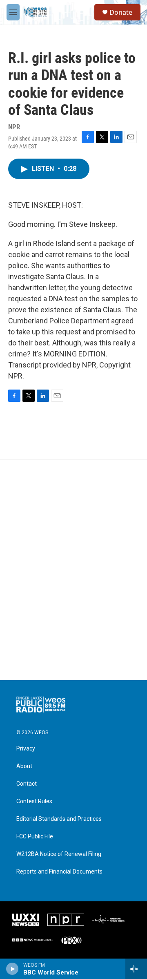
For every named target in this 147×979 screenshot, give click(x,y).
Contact (26, 784)
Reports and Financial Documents (59, 872)
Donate (120, 12)
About (24, 766)
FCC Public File (34, 836)
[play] (12, 969)
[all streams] (136, 969)
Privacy (25, 749)
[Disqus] (73, 570)
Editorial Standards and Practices (59, 819)
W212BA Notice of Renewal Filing (58, 854)
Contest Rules (34, 801)
